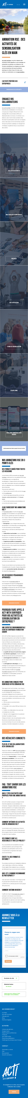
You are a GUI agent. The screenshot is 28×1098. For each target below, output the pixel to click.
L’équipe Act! (5, 1016)
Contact (5, 1046)
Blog (3, 1018)
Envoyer (8, 961)
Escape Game (5, 1031)
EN (19, 4)
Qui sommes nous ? (8, 1009)
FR (17, 4)
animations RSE (8, 511)
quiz (24, 491)
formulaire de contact (17, 894)
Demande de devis (14, 603)
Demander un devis (7, 1049)
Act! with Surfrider (20, 750)
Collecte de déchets (7, 1029)
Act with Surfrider (6, 60)
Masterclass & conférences (9, 1033)
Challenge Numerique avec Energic (12, 1040)
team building (20, 72)
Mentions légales (6, 1020)
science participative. (9, 589)
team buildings (17, 768)
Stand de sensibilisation (8, 1038)
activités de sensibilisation (10, 690)
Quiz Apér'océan (6, 1036)
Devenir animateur (7, 1055)
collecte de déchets (11, 497)
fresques (4, 497)
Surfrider (4, 1012)
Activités (5, 1025)
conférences (8, 493)
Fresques (4, 1034)
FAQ (3, 1051)
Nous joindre (5, 1053)
